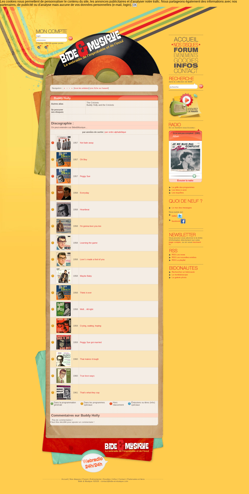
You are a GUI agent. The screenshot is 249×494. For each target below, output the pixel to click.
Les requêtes (178, 193)
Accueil (64, 479)
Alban (176, 136)
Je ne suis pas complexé (183, 133)
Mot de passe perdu (54, 43)
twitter (175, 216)
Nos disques (75, 479)
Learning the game (88, 243)
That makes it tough (89, 359)
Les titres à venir (179, 190)
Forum (85, 479)
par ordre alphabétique (115, 132)
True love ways (87, 376)
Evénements (95, 479)
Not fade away (87, 143)
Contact (121, 479)
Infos (114, 479)
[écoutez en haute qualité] (46, 49)
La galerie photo (179, 277)
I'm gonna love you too (90, 226)
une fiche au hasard (99, 88)
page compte (175, 242)
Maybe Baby (86, 276)
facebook (176, 221)
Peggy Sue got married (91, 342)
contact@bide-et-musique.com (114, 481)
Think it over (86, 292)
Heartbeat (84, 209)
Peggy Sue (85, 176)
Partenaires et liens (136, 479)
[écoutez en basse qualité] (39, 49)
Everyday (84, 193)
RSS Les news (178, 255)
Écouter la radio (185, 180)
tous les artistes (81, 88)
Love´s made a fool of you (92, 259)
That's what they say (90, 392)
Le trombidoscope (180, 275)
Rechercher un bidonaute (183, 272)
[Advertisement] (119, 17)
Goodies (106, 479)
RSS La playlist (178, 260)
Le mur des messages (182, 208)
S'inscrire (40, 43)
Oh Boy (83, 159)
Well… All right (86, 309)
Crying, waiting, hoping (90, 326)
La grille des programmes (183, 187)
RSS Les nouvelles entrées (184, 257)
